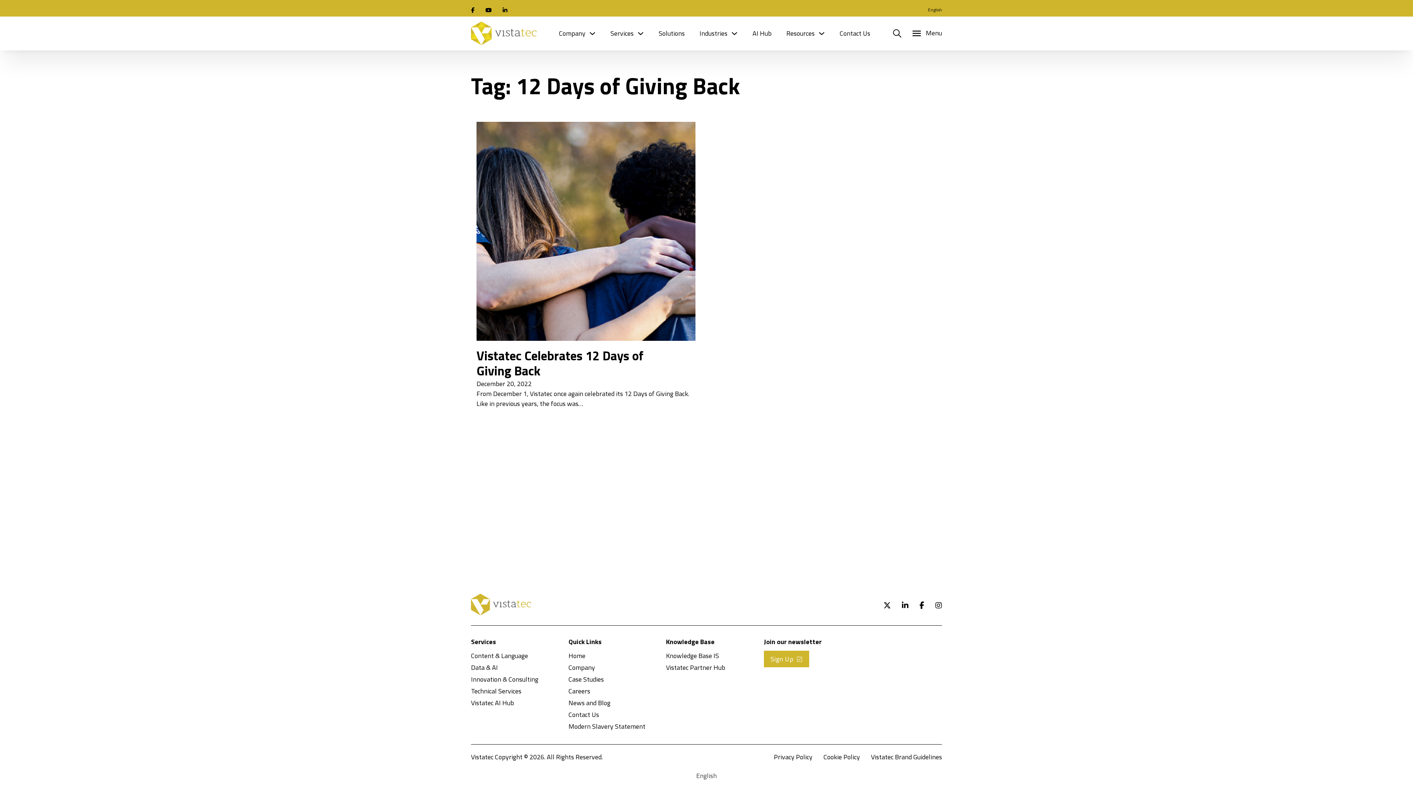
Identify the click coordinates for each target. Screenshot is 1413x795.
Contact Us (855, 33)
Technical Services (496, 691)
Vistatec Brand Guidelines (906, 757)
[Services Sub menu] (640, 33)
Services (622, 33)
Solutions (672, 33)
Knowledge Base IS (692, 656)
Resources (800, 33)
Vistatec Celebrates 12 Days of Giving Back (560, 363)
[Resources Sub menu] (821, 33)
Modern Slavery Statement (607, 726)
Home (577, 656)
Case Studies (586, 679)
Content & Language (499, 656)
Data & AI (484, 667)
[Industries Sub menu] (734, 33)
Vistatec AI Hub (492, 703)
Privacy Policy (793, 757)
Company (572, 33)
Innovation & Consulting (504, 679)
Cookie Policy (842, 757)
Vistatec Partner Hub (695, 667)
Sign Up (782, 659)
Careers (579, 691)
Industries (713, 33)
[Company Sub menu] (592, 33)
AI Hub (762, 33)
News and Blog (589, 703)
